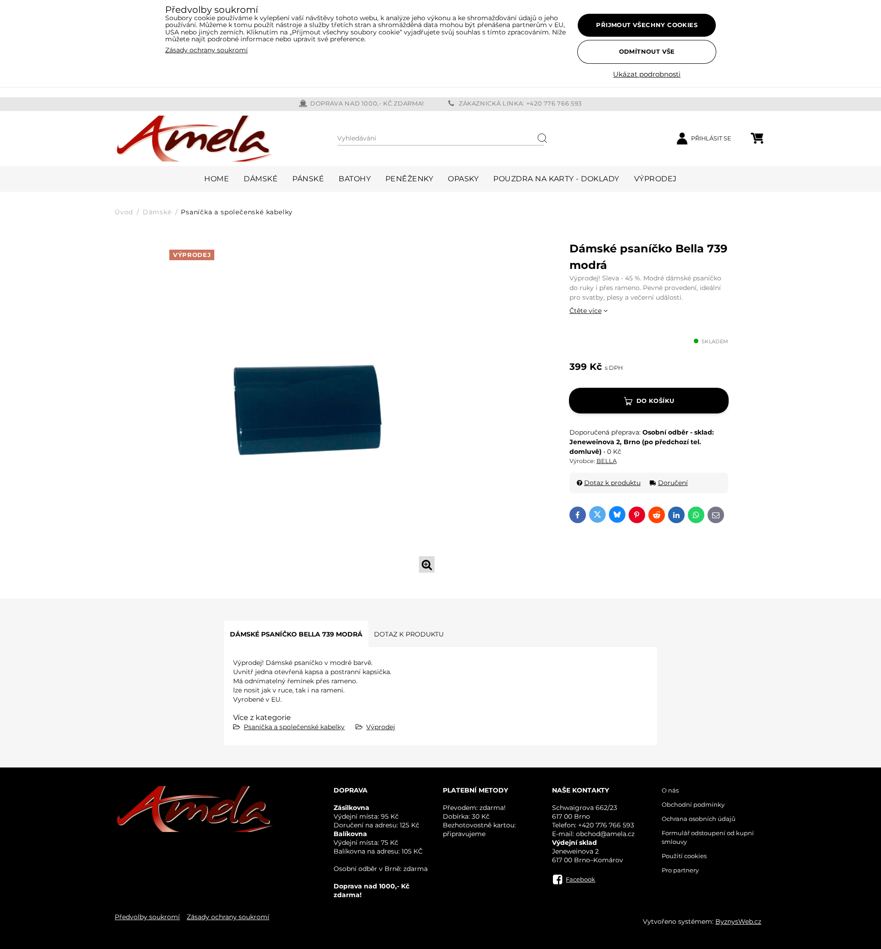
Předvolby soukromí (147, 917)
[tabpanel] (303, 408)
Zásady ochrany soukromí (228, 917)
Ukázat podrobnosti (646, 74)
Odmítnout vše (647, 51)
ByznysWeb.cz (738, 921)
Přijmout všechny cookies (646, 24)
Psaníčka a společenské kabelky (294, 727)
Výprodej (380, 727)
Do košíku (655, 400)
